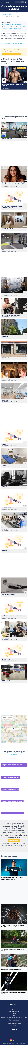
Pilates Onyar (5, 486)
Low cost (11, 28)
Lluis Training (5, 336)
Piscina (19, 28)
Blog (14, 1015)
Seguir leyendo (4, 40)
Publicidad (14, 1013)
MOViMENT (4, 550)
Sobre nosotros (14, 1007)
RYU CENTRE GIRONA (6, 508)
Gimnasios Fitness (5, 13)
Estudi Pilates (5, 400)
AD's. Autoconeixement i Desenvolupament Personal (12, 616)
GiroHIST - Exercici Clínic (8, 228)
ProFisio (4, 465)
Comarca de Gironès (7, 14)
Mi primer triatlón (6, 659)
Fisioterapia (5, 28)
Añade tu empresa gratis (14, 1011)
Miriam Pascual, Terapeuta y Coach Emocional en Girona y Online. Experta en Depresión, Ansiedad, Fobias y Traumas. (13, 184)
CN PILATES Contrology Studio (9, 594)
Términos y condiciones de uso (14, 1023)
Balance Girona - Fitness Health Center (11, 294)
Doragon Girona (5, 357)
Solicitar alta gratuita (14, 840)
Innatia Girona (5, 444)
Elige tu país (15, 1040)
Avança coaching (6, 379)
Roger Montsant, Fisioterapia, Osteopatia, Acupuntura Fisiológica (12, 207)
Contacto (14, 1033)
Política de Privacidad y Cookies (14, 1027)
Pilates (15, 28)
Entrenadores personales (9, 24)
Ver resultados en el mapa (14, 729)
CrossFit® (22, 27)
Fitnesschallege (5, 638)
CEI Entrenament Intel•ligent (9, 250)
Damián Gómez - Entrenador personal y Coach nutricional (13, 85)
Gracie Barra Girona (6, 680)
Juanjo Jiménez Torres (7, 138)
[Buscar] (22, 2)
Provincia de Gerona (16, 13)
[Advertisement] (14, 101)
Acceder (14, 1009)
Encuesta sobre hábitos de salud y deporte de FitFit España (14, 1017)
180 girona (4, 529)
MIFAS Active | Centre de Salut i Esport (11, 315)
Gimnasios (19, 24)
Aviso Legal (14, 1025)
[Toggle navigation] (25, 2)
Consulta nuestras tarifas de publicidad (11, 54)
